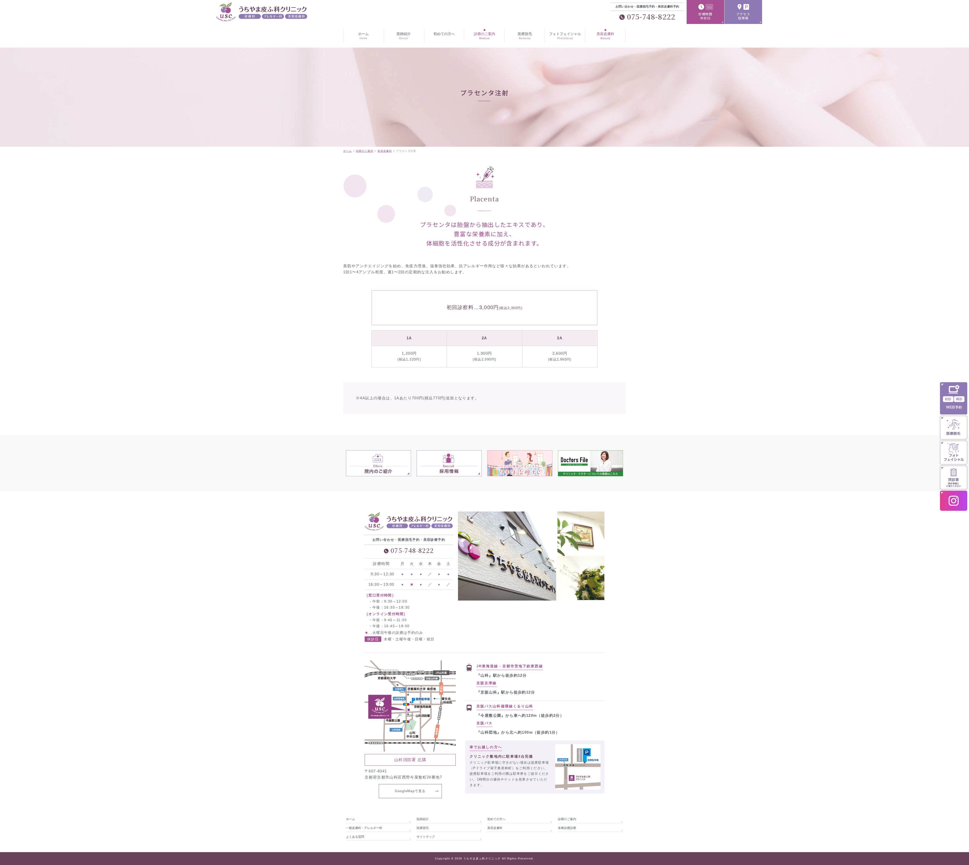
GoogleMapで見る (410, 791)
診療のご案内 (567, 819)
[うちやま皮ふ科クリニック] (257, 16)
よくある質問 (355, 837)
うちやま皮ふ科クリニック (482, 858)
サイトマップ (426, 837)
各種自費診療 (567, 828)
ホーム (350, 819)
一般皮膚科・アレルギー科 (364, 828)
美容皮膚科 (494, 828)
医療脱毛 (423, 828)
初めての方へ (496, 819)
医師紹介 (423, 819)
